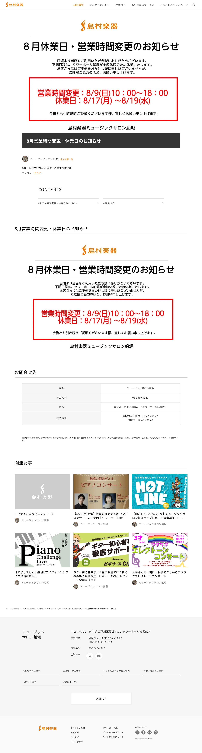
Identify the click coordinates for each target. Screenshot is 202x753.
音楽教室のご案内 (32, 670)
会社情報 (75, 737)
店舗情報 (78, 4)
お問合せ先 (109, 203)
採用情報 (75, 732)
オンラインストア (99, 4)
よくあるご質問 (78, 727)
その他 (37, 172)
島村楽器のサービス (142, 4)
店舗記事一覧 (66, 159)
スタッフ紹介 (29, 681)
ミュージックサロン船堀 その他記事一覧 (64, 608)
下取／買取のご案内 (153, 670)
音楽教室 (120, 4)
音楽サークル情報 (72, 670)
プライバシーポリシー (113, 732)
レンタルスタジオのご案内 (116, 670)
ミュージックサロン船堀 (33, 608)
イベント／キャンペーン (174, 4)
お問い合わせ (77, 741)
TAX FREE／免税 (110, 727)
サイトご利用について (113, 737)
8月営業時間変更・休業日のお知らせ (58, 203)
